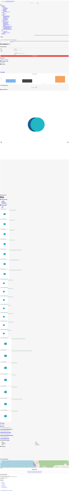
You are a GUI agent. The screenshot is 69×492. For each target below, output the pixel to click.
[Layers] (67, 461)
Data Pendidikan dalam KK (6, 16)
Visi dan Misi (4, 10)
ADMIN (1, 59)
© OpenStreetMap (65, 467)
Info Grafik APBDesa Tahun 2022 (7, 28)
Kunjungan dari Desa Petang (5, 432)
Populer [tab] (2, 207)
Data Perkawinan (5, 20)
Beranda (3, 5)
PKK (3, 14)
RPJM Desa (4, 25)
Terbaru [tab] (2, 206)
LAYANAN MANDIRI (5, 59)
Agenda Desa (3, 201)
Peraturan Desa (3, 202)
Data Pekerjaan (5, 17)
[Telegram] (6, 44)
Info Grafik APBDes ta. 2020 (6, 24)
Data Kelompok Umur (5, 19)
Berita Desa (3, 482)
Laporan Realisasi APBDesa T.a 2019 (7, 26)
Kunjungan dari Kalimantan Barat (6, 435)
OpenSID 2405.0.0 (6, 490)
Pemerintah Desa (5, 11)
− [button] (1, 462)
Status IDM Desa (5, 9)
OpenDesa (2, 490)
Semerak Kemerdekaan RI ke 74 (6, 429)
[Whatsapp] (9, 44)
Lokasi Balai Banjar (5, 31)
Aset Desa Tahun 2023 (5, 22)
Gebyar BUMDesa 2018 (4, 438)
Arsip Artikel (4, 205)
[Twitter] (2, 44)
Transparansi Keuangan (4, 203)
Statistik (3, 72)
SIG (2, 30)
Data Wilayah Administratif (6, 15)
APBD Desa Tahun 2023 (6, 21)
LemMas (3, 12)
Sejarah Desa (4, 7)
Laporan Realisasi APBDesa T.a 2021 (7, 29)
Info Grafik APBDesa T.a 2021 (6, 27)
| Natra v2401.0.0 (10, 490)
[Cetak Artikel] (7, 44)
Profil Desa (3, 6)
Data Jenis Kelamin (5, 18)
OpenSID (68, 467)
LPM (3, 13)
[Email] (4, 44)
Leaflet (62, 467)
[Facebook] (1, 44)
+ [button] (1, 461)
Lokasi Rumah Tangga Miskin (6, 32)
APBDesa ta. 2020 (5, 23)
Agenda (2, 423)
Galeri (2, 426)
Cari (37, 3)
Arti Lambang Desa (5, 8)
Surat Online (3, 33)
